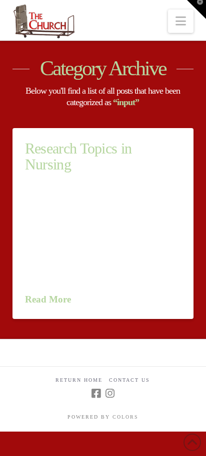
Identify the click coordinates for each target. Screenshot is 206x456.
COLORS (125, 417)
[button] (181, 21)
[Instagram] (110, 393)
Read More (48, 299)
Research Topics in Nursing (78, 156)
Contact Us (129, 380)
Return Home (79, 380)
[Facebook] (96, 393)
